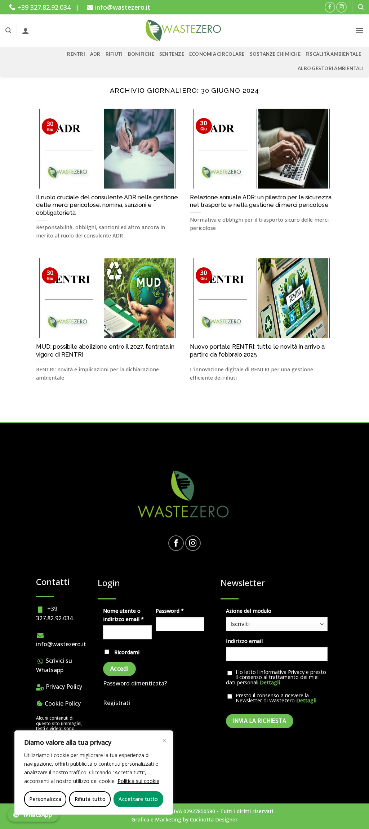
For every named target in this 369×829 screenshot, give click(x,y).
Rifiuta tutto (90, 799)
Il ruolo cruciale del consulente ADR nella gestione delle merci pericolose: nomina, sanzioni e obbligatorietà (107, 205)
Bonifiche (141, 54)
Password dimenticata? (135, 683)
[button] (361, 7)
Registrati (116, 703)
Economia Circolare (217, 54)
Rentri (76, 54)
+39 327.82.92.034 (43, 7)
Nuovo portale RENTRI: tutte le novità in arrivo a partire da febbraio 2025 (257, 350)
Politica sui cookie (138, 781)
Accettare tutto (138, 799)
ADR (95, 54)
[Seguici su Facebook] (330, 7)
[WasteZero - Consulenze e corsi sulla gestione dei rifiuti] (184, 30)
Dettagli (270, 682)
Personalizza (45, 799)
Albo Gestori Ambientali (331, 68)
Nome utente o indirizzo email (127, 614)
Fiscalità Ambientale (333, 54)
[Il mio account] (25, 30)
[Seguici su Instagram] (341, 7)
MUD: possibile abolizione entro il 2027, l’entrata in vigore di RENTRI (105, 350)
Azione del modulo (248, 610)
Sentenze (171, 54)
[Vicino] (164, 740)
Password (180, 610)
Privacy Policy (63, 686)
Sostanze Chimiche (275, 54)
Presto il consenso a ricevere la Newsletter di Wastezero (276, 698)
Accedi (119, 668)
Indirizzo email (244, 641)
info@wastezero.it (121, 7)
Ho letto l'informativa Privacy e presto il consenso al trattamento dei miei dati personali (276, 677)
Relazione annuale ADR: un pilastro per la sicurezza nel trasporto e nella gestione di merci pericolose (261, 201)
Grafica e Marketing (156, 819)
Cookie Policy (62, 703)
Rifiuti (114, 54)
